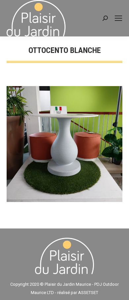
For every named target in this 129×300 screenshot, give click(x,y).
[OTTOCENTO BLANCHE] (64, 144)
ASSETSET (88, 292)
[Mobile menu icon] (118, 18)
